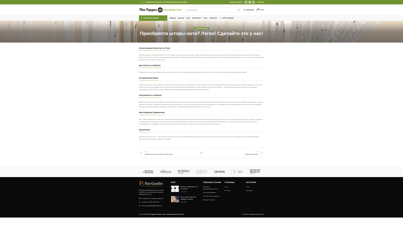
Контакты (227, 190)
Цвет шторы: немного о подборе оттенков (188, 198)
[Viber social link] (253, 2)
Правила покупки (209, 200)
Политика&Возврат (209, 192)
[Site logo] (160, 10)
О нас (226, 187)
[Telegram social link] (249, 2)
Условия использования (211, 196)
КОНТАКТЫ (260, 2)
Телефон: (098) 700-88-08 (150, 202)
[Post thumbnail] (175, 189)
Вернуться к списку (202, 153)
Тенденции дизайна (201, 28)
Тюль (247, 187)
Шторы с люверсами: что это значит (189, 188)
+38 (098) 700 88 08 (235, 2)
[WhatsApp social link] (245, 2)
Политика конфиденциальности (210, 188)
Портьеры (249, 190)
